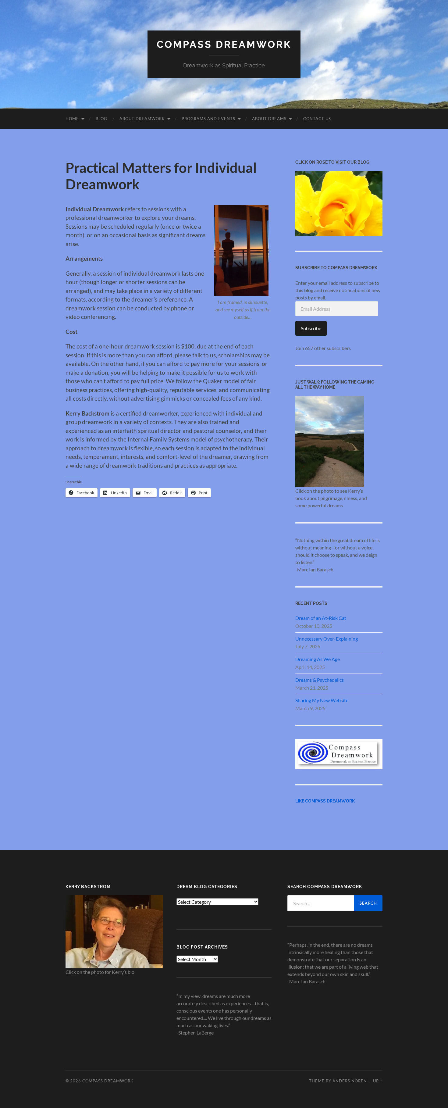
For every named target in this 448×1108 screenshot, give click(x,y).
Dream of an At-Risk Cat (320, 618)
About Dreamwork (142, 118)
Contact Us (317, 118)
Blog (101, 118)
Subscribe (311, 328)
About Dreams (269, 118)
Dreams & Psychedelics (319, 680)
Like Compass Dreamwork (325, 800)
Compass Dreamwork (224, 44)
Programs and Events (208, 118)
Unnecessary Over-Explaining (326, 639)
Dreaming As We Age (317, 659)
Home (72, 118)
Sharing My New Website (321, 700)
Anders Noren (349, 1080)
